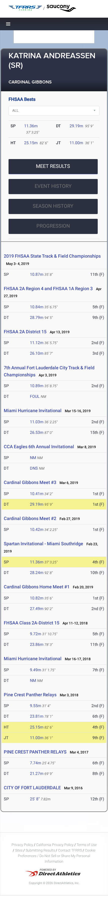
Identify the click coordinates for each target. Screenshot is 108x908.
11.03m (36, 421)
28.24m (36, 572)
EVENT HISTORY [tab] (53, 186)
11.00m (76, 142)
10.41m (36, 493)
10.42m (36, 529)
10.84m (36, 307)
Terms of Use (87, 845)
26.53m (36, 432)
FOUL (35, 396)
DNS (34, 468)
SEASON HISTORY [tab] (53, 206)
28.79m (36, 317)
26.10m (36, 353)
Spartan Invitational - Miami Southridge (43, 543)
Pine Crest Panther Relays (30, 694)
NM (33, 457)
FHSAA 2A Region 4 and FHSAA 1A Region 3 (48, 288)
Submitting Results (40, 850)
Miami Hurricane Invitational (33, 410)
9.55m (35, 705)
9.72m (35, 633)
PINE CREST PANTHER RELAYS (35, 751)
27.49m (36, 608)
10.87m (36, 274)
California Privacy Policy (55, 845)
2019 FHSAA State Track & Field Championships (52, 256)
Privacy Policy (22, 845)
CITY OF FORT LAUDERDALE (32, 787)
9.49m (35, 670)
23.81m (36, 716)
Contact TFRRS (70, 850)
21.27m (36, 773)
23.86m (36, 644)
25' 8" (35, 799)
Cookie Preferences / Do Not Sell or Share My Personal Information (56, 855)
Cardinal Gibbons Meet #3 (30, 482)
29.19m (76, 126)
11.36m (31, 126)
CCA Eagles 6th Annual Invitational (39, 446)
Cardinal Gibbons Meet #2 (30, 518)
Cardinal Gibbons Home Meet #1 (37, 586)
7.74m (35, 763)
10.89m (36, 385)
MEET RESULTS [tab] (53, 166)
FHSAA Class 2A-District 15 (31, 622)
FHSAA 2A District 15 (25, 331)
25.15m (31, 142)
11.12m (36, 342)
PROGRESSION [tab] (53, 226)
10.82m (36, 598)
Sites (19, 850)
